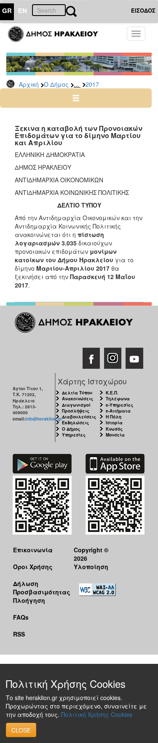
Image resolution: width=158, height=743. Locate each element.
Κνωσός (114, 429)
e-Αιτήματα (118, 411)
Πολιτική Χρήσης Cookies (96, 714)
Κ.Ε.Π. (112, 393)
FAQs (21, 617)
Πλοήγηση (29, 600)
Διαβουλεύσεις (79, 417)
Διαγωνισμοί (76, 405)
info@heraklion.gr (43, 419)
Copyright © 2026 (91, 554)
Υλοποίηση (91, 566)
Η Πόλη (113, 417)
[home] (58, 38)
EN (22, 10)
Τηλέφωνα (118, 399)
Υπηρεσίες (74, 435)
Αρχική (29, 84)
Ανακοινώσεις (77, 399)
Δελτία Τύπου (77, 393)
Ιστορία (114, 423)
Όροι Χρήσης (33, 566)
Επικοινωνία (33, 550)
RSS (19, 634)
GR (7, 10)
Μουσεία (115, 435)
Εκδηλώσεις (75, 423)
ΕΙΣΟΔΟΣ (143, 10)
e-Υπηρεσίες (119, 405)
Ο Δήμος (56, 84)
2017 (92, 84)
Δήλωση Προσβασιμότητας (37, 587)
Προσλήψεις (75, 411)
